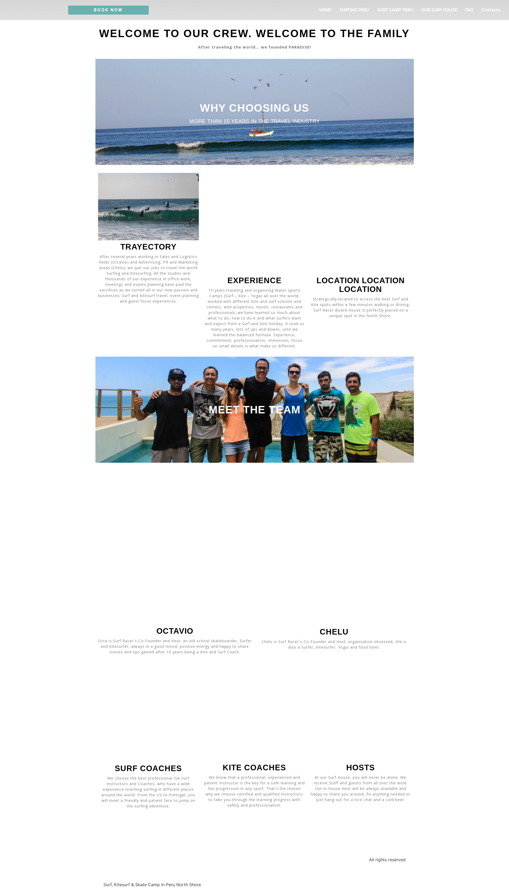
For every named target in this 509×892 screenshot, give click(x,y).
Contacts (490, 9)
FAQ (469, 9)
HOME (325, 9)
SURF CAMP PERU (395, 9)
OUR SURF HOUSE (439, 9)
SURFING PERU (354, 9)
